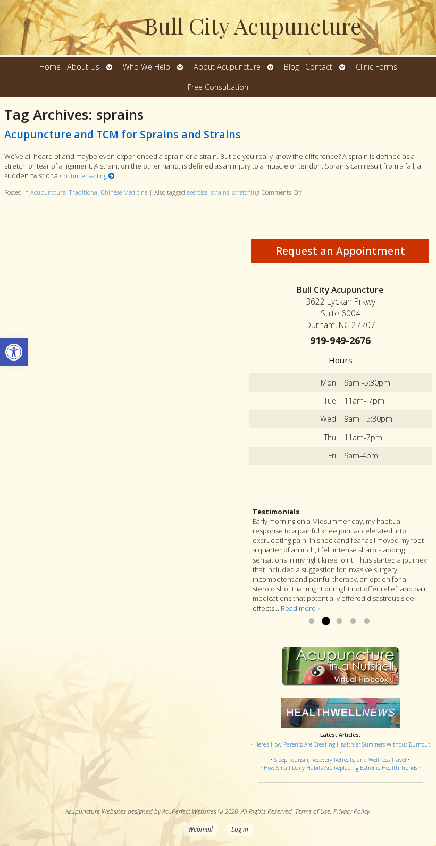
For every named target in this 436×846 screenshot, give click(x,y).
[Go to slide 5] (367, 621)
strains (220, 192)
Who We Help (146, 67)
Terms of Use (312, 811)
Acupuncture (47, 192)
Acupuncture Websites (95, 811)
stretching (245, 192)
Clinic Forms (376, 67)
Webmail (200, 829)
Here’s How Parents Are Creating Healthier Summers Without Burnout (342, 744)
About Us (83, 67)
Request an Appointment (340, 251)
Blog (291, 67)
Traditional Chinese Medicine (108, 192)
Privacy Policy (351, 811)
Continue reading (84, 175)
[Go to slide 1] (311, 621)
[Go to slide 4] (353, 621)
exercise (197, 192)
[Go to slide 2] (325, 621)
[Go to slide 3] (339, 621)
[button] (14, 352)
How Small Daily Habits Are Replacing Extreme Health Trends (340, 768)
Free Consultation (218, 87)
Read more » (301, 608)
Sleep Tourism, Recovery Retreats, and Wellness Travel (340, 760)
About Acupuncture (227, 67)
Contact (318, 67)
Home (50, 67)
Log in (239, 829)
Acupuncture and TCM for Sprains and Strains (122, 134)
